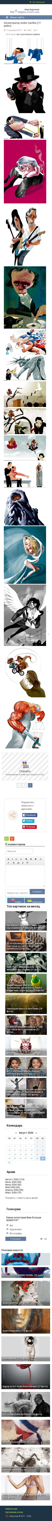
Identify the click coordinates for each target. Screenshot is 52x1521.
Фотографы (16, 1233)
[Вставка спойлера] (27, 862)
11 (15, 1150)
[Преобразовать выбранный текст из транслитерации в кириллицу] (23, 862)
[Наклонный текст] (12, 859)
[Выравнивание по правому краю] (35, 859)
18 (15, 1154)
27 (26, 1158)
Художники (15, 1229)
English (17, 902)
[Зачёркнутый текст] (21, 859)
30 (43, 1158)
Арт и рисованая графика (28, 34)
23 (43, 1154)
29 (37, 1158)
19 (20, 1154)
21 (31, 1154)
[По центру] (31, 859)
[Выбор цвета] (8, 862)
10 (9, 1150)
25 (15, 1158)
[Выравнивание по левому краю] (26, 859)
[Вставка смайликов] (40, 859)
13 (26, 1150)
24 (9, 1158)
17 (9, 1154)
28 (31, 1158)
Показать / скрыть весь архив (21, 1198)
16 (43, 1150)
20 (26, 1154)
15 (37, 1150)
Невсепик (25, 10)
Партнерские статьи (14, 1512)
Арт (11, 1225)
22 (37, 1154)
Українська (37, 902)
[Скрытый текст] (13, 862)
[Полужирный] (8, 859)
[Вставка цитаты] (18, 862)
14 (31, 1150)
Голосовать (16, 1239)
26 (20, 1158)
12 (20, 1150)
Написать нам (11, 1509)
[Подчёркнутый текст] (16, 859)
